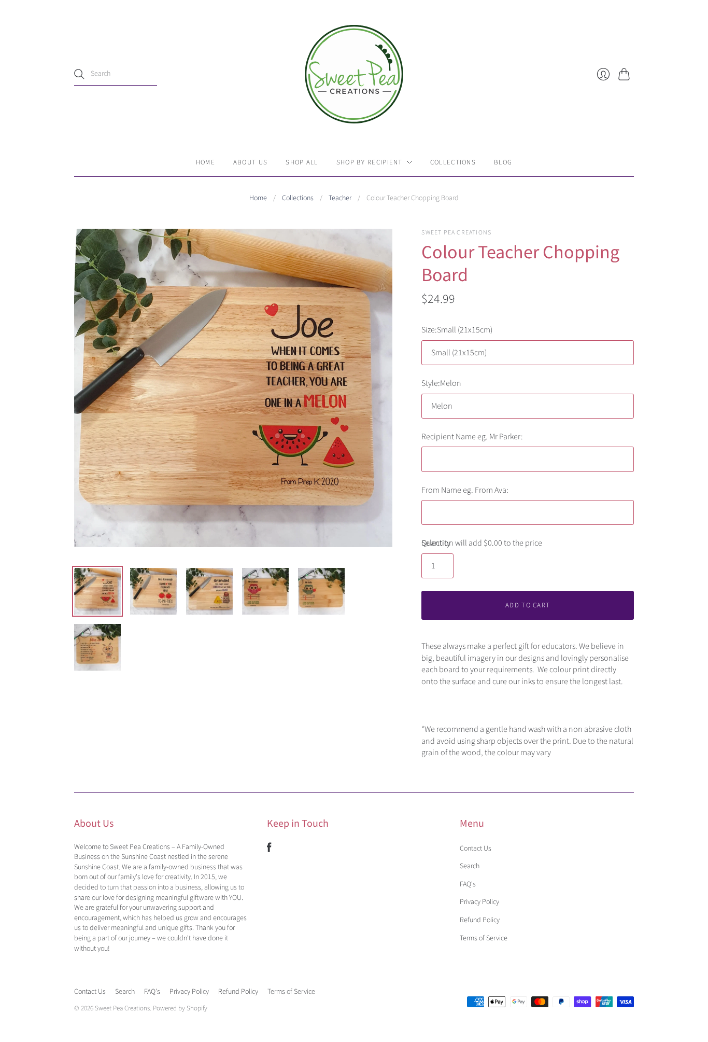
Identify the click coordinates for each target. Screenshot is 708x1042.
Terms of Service (483, 938)
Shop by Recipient (369, 162)
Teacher (340, 198)
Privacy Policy (479, 902)
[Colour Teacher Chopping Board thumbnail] (97, 591)
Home (205, 162)
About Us (250, 162)
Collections (453, 162)
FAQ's (468, 884)
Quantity (435, 543)
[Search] (79, 74)
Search (469, 866)
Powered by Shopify (180, 1008)
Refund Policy (480, 920)
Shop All (302, 162)
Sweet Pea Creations (456, 232)
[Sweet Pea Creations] (354, 74)
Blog (503, 162)
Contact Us (475, 848)
